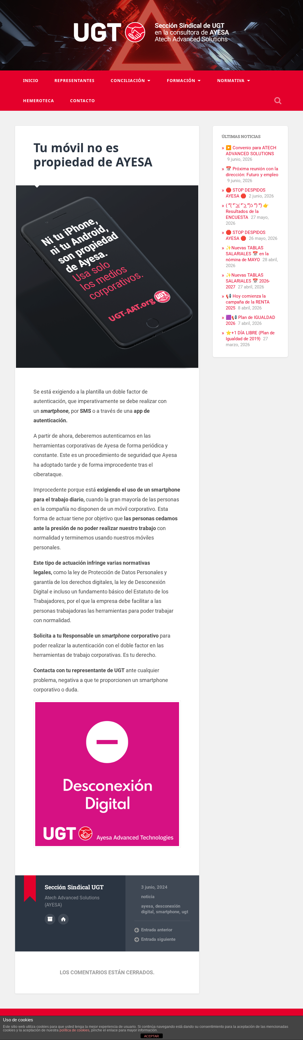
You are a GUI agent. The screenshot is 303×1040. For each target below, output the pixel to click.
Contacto (82, 100)
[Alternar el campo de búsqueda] (278, 101)
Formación (181, 80)
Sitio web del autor (63, 919)
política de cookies (74, 1030)
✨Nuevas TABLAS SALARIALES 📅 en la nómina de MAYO (247, 253)
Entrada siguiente (158, 939)
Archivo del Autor (50, 919)
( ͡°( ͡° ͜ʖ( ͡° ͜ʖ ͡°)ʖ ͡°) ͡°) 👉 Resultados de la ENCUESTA (247, 211)
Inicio (30, 80)
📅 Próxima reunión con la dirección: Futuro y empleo (252, 171)
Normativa (231, 80)
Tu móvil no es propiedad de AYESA (92, 154)
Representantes (74, 80)
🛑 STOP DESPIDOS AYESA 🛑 (245, 193)
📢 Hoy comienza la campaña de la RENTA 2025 (248, 302)
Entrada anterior (156, 930)
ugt (185, 911)
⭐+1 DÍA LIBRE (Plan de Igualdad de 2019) (250, 335)
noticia (147, 896)
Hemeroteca (38, 100)
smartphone (167, 911)
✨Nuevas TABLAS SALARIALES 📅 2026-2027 (248, 281)
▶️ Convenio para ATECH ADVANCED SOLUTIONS (251, 150)
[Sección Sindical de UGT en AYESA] (152, 35)
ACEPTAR (151, 1036)
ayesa (147, 906)
